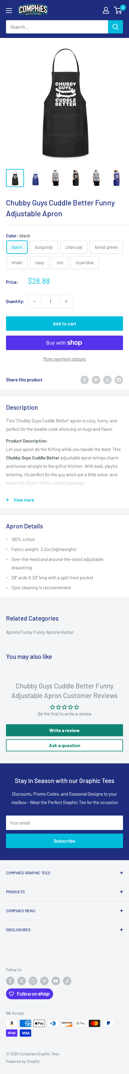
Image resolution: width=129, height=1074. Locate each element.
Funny (26, 632)
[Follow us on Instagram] (33, 981)
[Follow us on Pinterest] (44, 981)
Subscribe (64, 841)
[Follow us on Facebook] (10, 981)
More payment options (64, 359)
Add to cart (64, 323)
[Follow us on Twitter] (21, 981)
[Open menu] (9, 10)
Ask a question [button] (64, 745)
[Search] (115, 26)
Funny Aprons (47, 632)
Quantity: (15, 301)
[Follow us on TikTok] (67, 981)
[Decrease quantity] (34, 301)
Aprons (13, 632)
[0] (118, 10)
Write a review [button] (64, 730)
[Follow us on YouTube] (56, 981)
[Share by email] (119, 379)
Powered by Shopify (23, 1061)
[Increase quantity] (66, 301)
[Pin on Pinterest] (96, 379)
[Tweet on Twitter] (107, 379)
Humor (67, 632)
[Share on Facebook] (84, 379)
